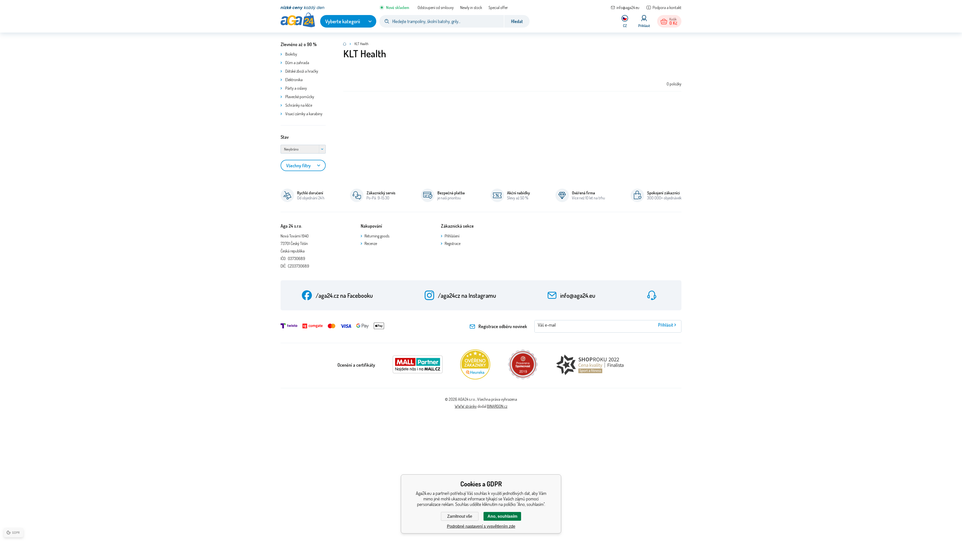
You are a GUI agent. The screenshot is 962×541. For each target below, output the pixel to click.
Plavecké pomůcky (299, 96)
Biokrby (291, 54)
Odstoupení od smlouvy (436, 7)
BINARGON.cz (497, 406)
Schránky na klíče (298, 105)
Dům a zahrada (297, 62)
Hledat (517, 21)
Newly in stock (471, 7)
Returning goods (377, 235)
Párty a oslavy (296, 88)
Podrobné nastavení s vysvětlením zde (481, 526)
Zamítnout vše (459, 516)
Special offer (498, 7)
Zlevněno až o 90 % (299, 44)
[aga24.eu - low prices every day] (344, 43)
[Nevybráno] (303, 149)
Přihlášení (452, 235)
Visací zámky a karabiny (303, 113)
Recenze (371, 243)
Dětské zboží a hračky (301, 71)
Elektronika (294, 79)
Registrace (452, 243)
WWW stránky (466, 406)
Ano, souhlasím (502, 516)
